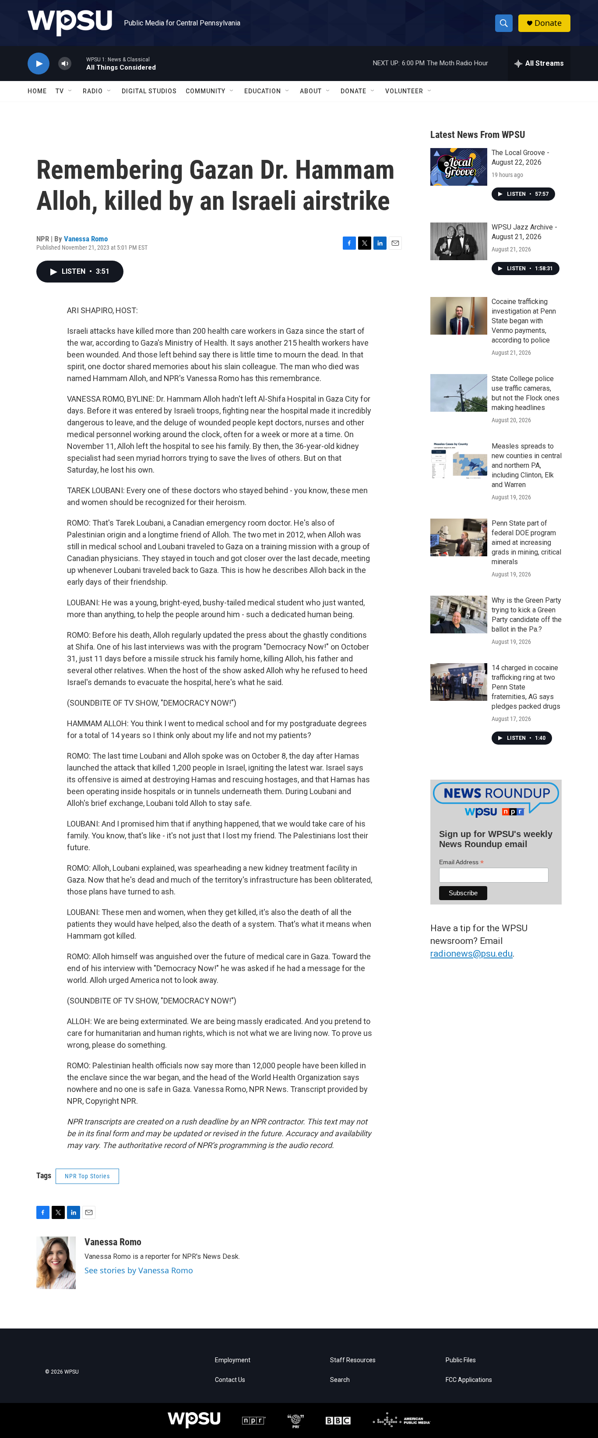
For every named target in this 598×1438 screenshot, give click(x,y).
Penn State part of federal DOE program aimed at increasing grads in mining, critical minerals (526, 542)
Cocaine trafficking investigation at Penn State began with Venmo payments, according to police (524, 320)
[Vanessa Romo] (56, 1263)
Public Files (461, 1360)
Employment (232, 1360)
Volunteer (404, 91)
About (311, 91)
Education (262, 91)
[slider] (78, 63)
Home (37, 91)
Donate (548, 23)
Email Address (461, 862)
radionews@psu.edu (471, 953)
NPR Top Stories (87, 1176)
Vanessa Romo (86, 238)
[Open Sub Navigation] (70, 91)
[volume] (64, 64)
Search (340, 1380)
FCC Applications (469, 1380)
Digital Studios (149, 91)
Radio (93, 91)
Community (205, 91)
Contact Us (230, 1380)
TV (60, 91)
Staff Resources (353, 1360)
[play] (39, 64)
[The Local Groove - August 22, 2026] (458, 167)
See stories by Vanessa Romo (138, 1270)
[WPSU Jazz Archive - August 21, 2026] (458, 241)
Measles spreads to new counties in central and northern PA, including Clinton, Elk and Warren (527, 465)
